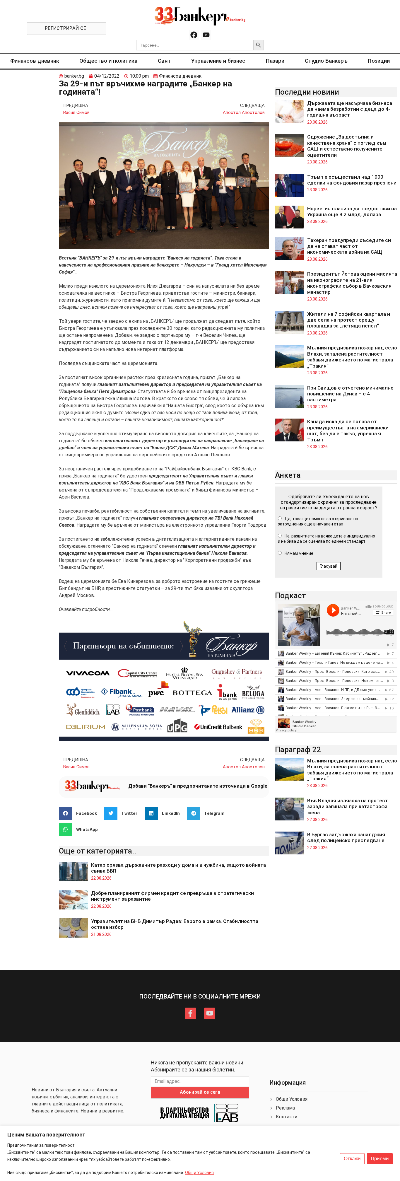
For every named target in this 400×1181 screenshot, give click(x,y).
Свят (164, 60)
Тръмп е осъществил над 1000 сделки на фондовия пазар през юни (351, 180)
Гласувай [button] (328, 566)
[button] (80, 813)
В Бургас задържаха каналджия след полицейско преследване (346, 837)
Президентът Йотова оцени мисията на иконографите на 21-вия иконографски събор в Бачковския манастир (352, 283)
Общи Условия (199, 1172)
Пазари (275, 60)
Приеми (380, 1158)
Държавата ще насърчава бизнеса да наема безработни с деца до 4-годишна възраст (349, 109)
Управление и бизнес (218, 60)
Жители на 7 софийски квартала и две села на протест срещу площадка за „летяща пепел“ (348, 320)
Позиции (379, 60)
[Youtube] (206, 35)
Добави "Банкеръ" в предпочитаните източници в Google (197, 786)
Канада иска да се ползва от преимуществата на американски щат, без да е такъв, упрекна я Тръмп (348, 430)
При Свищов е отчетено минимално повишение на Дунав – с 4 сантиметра (350, 394)
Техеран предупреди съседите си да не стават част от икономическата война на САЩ (349, 246)
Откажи (352, 1158)
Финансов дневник (34, 60)
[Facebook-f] (190, 1013)
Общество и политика (108, 60)
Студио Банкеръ (326, 60)
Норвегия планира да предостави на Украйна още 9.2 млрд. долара (352, 211)
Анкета (288, 475)
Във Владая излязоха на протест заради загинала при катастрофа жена (347, 806)
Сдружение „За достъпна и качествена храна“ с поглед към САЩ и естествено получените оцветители (346, 146)
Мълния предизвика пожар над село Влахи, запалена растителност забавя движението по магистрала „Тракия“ (352, 356)
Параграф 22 (298, 749)
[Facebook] (194, 35)
